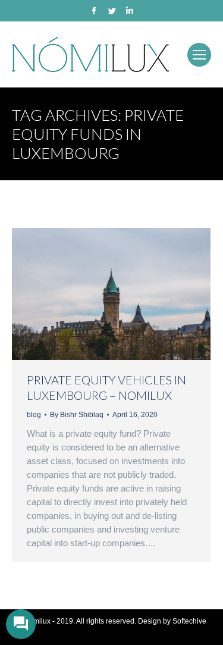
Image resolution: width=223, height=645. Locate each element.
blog (34, 415)
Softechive (189, 621)
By (76, 415)
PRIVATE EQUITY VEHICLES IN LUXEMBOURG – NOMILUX (106, 387)
